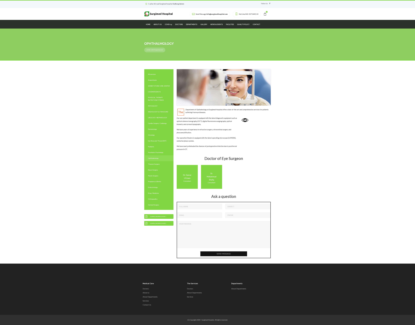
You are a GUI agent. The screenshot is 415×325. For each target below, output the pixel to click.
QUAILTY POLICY (243, 24)
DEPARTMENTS (191, 24)
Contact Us (147, 305)
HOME (148, 24)
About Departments (150, 297)
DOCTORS (179, 24)
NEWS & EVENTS (216, 24)
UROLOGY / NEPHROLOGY (157, 117)
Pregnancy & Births (154, 181)
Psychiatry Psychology (155, 152)
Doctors (146, 289)
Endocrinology (153, 187)
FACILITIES (230, 24)
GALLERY (203, 24)
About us (146, 293)
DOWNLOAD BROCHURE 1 (158, 216)
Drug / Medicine (153, 193)
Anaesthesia (152, 80)
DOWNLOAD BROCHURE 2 (158, 223)
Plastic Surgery (153, 176)
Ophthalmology (153, 158)
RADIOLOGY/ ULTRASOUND (158, 112)
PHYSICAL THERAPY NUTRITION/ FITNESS (156, 99)
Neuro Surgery (153, 170)
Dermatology (152, 129)
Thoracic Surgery (154, 164)
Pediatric (151, 147)
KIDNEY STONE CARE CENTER (159, 86)
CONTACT (256, 24)
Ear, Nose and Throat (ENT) (157, 141)
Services (146, 301)
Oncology (151, 135)
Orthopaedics (152, 199)
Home (148, 50)
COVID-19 (168, 24)
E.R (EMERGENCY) (154, 92)
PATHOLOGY (152, 106)
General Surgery (153, 205)
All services (152, 74)
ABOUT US (158, 24)
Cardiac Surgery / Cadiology (157, 123)
